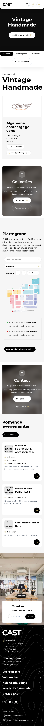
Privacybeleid (8, 711)
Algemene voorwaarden (12, 716)
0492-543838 (16, 146)
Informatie (6, 54)
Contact (36, 54)
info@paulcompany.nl (20, 153)
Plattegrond (21, 54)
